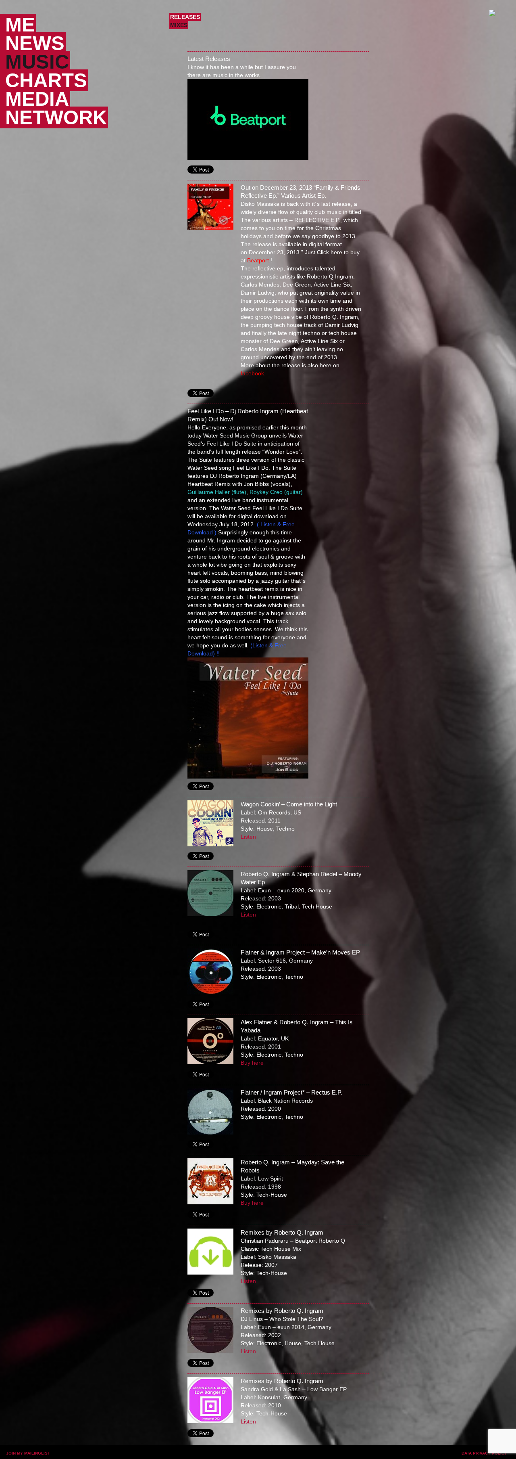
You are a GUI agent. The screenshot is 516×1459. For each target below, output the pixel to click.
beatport (273, 1454)
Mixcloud (248, 1454)
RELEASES (185, 17)
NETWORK (56, 117)
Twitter (312, 1454)
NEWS (34, 43)
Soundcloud (234, 1454)
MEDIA (37, 99)
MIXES (178, 25)
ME (20, 25)
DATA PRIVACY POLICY (484, 1453)
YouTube (357, 1454)
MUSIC (37, 62)
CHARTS (46, 80)
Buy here (252, 1062)
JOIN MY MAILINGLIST (28, 1453)
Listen (248, 836)
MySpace (342, 1454)
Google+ (327, 1454)
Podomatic (209, 1454)
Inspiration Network (371, 1454)
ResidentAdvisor (185, 1454)
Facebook (298, 1454)
